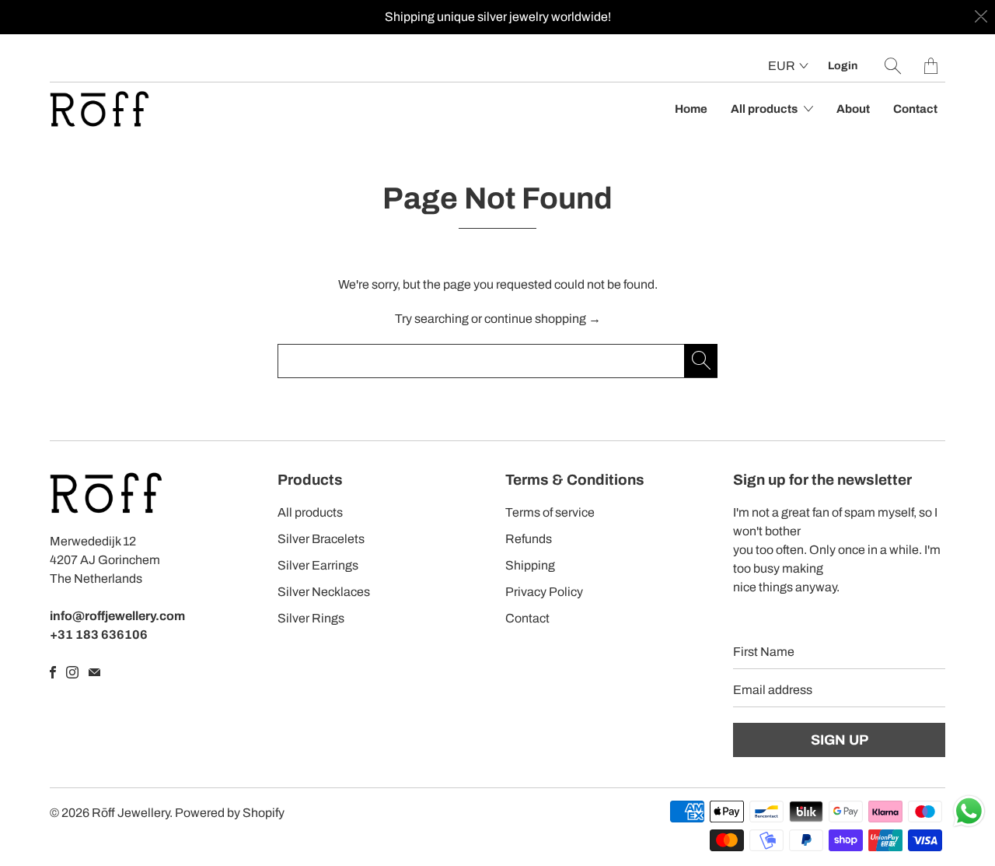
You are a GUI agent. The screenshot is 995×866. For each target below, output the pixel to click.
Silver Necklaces (324, 591)
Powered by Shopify (230, 812)
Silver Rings (311, 618)
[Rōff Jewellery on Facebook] (53, 672)
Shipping (530, 565)
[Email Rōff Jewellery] (94, 672)
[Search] (893, 66)
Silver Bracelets (321, 538)
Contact (915, 109)
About (853, 109)
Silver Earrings (318, 565)
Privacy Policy (544, 591)
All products (765, 109)
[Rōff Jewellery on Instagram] (72, 672)
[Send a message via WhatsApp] (969, 811)
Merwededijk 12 (93, 541)
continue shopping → (542, 318)
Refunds (528, 538)
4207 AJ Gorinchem (105, 559)
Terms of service (550, 512)
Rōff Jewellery (130, 812)
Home (691, 109)
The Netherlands (96, 578)
